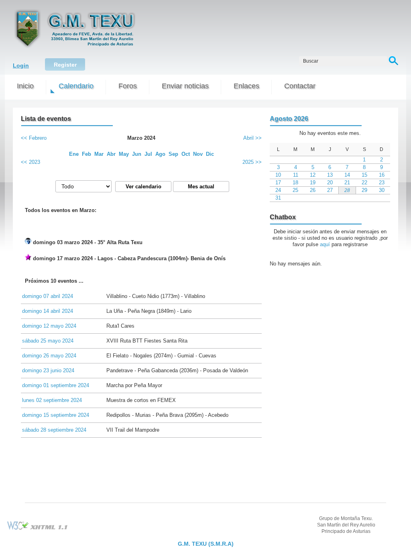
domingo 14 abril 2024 (47, 311)
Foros (127, 86)
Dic (210, 154)
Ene (74, 154)
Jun (136, 154)
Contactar (299, 86)
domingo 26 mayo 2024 (49, 356)
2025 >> (252, 162)
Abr (111, 154)
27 (330, 190)
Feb (86, 154)
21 (347, 183)
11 (295, 175)
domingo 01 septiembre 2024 (55, 385)
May (124, 154)
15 (364, 175)
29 (364, 190)
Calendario (76, 86)
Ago (160, 154)
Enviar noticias (185, 86)
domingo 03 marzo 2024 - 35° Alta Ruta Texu (86, 242)
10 (278, 175)
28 (347, 190)
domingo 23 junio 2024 (48, 370)
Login (21, 65)
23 (382, 183)
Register (65, 64)
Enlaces (246, 86)
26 (312, 190)
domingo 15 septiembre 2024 (55, 415)
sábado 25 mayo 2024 (47, 341)
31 (278, 198)
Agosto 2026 (289, 118)
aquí (325, 244)
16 (382, 175)
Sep (173, 154)
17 (278, 183)
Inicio (25, 86)
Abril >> (252, 138)
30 (382, 190)
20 (330, 183)
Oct (185, 154)
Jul (148, 154)
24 (278, 190)
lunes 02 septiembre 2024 (52, 400)
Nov (198, 154)
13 (330, 175)
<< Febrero (34, 138)
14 (347, 175)
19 (312, 183)
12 (312, 175)
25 (295, 190)
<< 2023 (30, 162)
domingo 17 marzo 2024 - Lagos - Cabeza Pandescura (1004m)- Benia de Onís (128, 258)
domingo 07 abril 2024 (47, 296)
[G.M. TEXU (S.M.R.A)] (75, 48)
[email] (205, 537)
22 (364, 183)
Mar (99, 154)
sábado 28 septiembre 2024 (54, 430)
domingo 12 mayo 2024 (49, 326)
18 (295, 183)
